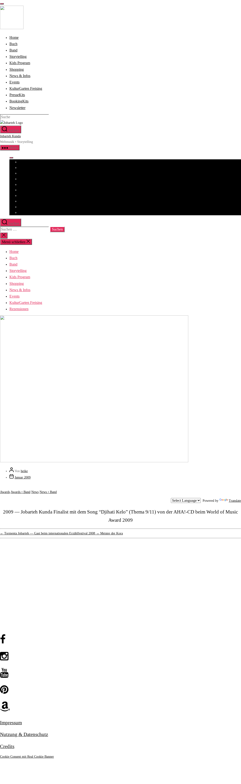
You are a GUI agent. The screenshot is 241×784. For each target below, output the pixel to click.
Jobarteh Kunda (10, 136)
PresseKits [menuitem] (17, 95)
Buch (22, 167)
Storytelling (27, 179)
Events (23, 201)
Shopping (25, 190)
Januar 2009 (23, 477)
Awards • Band (20, 492)
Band (22, 173)
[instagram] (120, 656)
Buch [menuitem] (13, 44)
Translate (235, 500)
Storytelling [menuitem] (18, 57)
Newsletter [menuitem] (17, 108)
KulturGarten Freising (33, 207)
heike (24, 471)
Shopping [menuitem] (16, 69)
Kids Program (28, 184)
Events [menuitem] (14, 82)
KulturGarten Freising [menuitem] (25, 88)
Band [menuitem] (13, 50)
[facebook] (120, 639)
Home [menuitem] (14, 37)
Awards (5, 492)
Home (23, 162)
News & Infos (28, 195)
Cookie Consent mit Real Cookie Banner (27, 756)
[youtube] (120, 673)
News (35, 492)
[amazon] (120, 706)
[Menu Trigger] (2, 3)
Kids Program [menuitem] (19, 63)
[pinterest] (120, 690)
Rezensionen (27, 212)
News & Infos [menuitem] (19, 76)
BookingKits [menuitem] (18, 101)
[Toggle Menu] (11, 157)
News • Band (48, 492)
